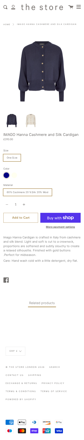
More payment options (60, 227)
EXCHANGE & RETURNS (21, 383)
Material (8, 185)
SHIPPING (34, 375)
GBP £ (13, 351)
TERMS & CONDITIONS (21, 391)
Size (5, 150)
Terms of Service (54, 391)
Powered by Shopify (21, 399)
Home (7, 24)
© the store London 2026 (25, 367)
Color (6, 168)
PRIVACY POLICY (53, 383)
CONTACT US (15, 375)
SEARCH (54, 367)
